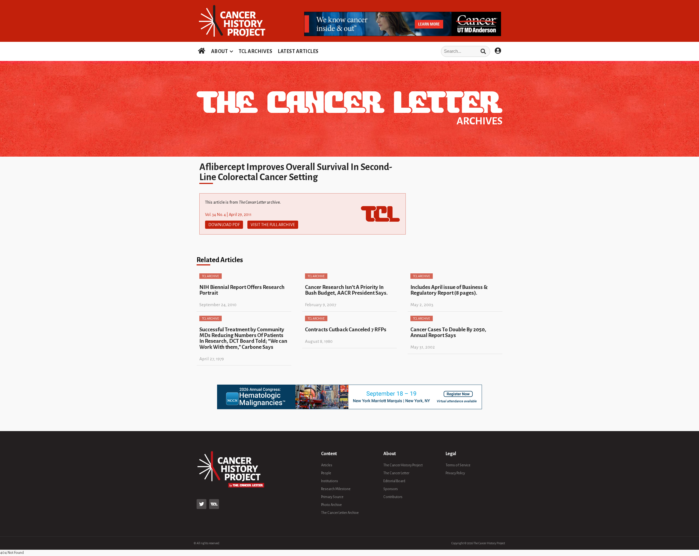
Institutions (329, 481)
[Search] (483, 51)
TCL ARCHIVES (255, 51)
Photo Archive (331, 505)
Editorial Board (394, 481)
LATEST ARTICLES (298, 51)
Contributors (392, 497)
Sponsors (390, 489)
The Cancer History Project (403, 465)
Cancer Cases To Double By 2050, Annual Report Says (448, 332)
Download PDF (224, 225)
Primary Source (332, 497)
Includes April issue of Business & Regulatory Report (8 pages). (449, 290)
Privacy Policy (455, 473)
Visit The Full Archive (273, 225)
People (326, 473)
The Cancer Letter (396, 473)
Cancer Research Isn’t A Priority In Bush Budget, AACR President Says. (346, 290)
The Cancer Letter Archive (340, 513)
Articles (326, 465)
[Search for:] (406, 51)
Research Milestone (336, 489)
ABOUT (219, 51)
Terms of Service (458, 465)
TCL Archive (210, 276)
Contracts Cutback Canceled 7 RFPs (345, 329)
